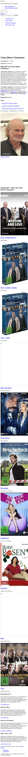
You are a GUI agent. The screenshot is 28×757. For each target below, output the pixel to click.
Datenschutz (6, 751)
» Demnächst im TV (5, 704)
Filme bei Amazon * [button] (5, 156)
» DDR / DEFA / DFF (6, 744)
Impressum (5, 750)
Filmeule (3, 14)
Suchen (16, 15)
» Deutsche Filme (5, 717)
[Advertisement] (14, 41)
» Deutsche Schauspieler (6, 730)
